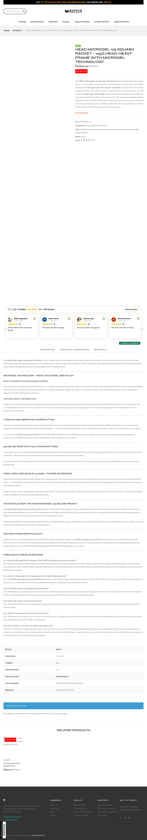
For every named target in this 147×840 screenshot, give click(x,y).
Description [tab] (47, 350)
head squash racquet (122, 129)
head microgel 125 (87, 129)
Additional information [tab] (74, 350)
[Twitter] (129, 817)
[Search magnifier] (23, 11)
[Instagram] (125, 817)
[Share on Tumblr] (89, 140)
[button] (141, 329)
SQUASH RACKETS (99, 125)
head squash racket (103, 129)
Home (6, 31)
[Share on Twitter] (84, 140)
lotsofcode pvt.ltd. (38, 835)
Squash (88, 125)
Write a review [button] (131, 309)
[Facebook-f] (121, 817)
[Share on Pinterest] (91, 140)
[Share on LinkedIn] (86, 140)
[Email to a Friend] (93, 140)
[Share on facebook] (82, 140)
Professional (62, 676)
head (83, 136)
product (17, 31)
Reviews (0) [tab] (100, 350)
